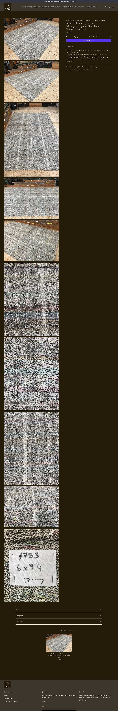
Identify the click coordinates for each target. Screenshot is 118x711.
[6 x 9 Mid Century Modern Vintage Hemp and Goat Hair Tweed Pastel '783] (59, 643)
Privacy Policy (8, 698)
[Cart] (113, 7)
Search (6, 695)
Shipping (19, 616)
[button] (30, 7)
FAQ (18, 610)
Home (68, 19)
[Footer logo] (7, 684)
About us (19, 621)
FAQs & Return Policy (10, 702)
